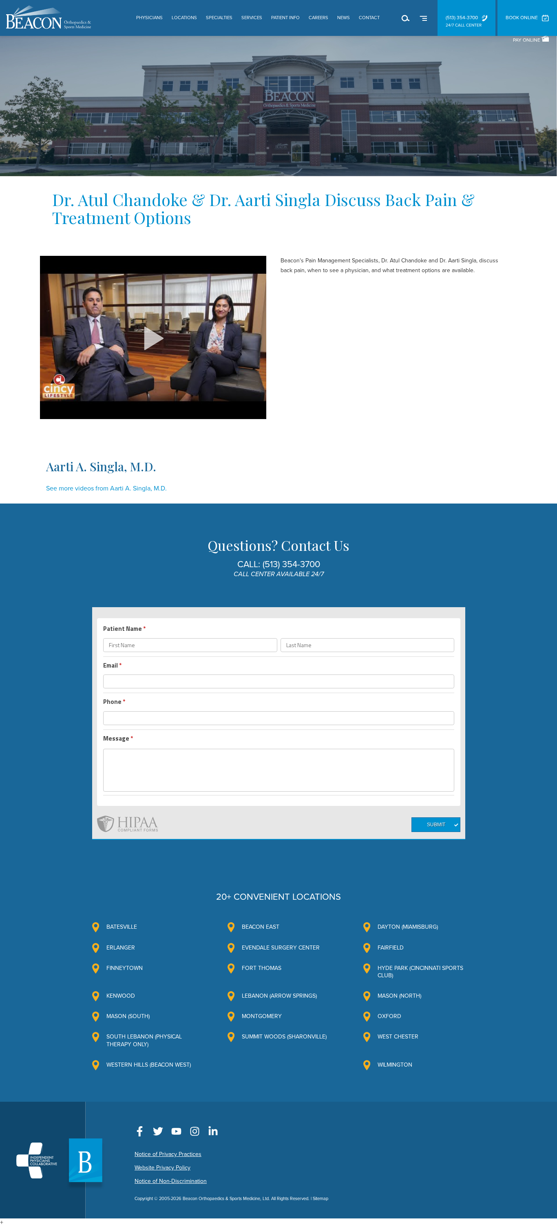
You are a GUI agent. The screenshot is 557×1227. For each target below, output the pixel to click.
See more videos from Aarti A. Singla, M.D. (106, 488)
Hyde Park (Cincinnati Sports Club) (420, 972)
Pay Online (527, 40)
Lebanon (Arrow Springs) (279, 995)
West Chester (398, 1036)
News (343, 17)
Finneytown (124, 968)
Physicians (149, 17)
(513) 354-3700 (462, 17)
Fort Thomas (261, 968)
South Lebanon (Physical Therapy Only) (144, 1040)
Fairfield (391, 947)
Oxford (389, 1016)
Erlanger (120, 947)
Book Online (522, 17)
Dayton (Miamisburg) (408, 926)
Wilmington (395, 1064)
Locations (184, 17)
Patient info (285, 17)
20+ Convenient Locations (278, 897)
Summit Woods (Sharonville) (284, 1036)
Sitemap (320, 1198)
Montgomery (262, 1016)
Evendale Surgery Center (281, 947)
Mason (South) (128, 1016)
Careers (318, 17)
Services (251, 17)
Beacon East (260, 926)
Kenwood (120, 995)
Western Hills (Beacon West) (148, 1064)
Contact (369, 17)
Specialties (219, 17)
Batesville (121, 926)
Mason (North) (399, 995)
